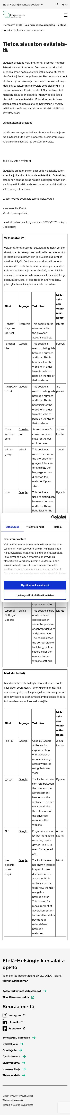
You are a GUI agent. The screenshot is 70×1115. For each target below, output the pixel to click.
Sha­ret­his (24, 323)
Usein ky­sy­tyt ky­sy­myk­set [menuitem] (18, 1095)
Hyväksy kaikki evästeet (35, 585)
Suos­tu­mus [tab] (12, 526)
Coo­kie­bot (9, 226)
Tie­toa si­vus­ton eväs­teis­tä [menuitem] (18, 1104)
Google (23, 343)
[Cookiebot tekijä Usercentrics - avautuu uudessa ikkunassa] (51, 517)
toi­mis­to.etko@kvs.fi (15, 980)
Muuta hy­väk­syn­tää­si (15, 213)
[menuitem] (19, 1037)
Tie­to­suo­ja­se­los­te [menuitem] (13, 1100)
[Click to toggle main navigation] (65, 15)
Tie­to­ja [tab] (58, 526)
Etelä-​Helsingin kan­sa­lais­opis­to (35, 25)
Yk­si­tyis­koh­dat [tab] (35, 526)
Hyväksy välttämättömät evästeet (35, 595)
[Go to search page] (57, 4)
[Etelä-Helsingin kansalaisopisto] (14, 14)
